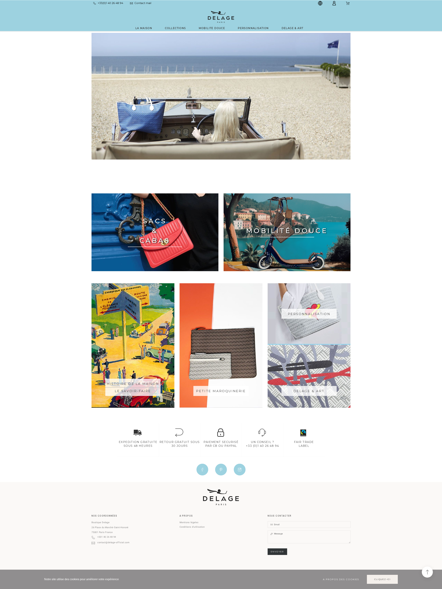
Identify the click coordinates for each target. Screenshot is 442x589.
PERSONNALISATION (309, 314)
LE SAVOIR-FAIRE (133, 391)
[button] (427, 572)
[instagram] (240, 469)
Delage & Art (309, 391)
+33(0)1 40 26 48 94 (110, 3)
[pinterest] (221, 469)
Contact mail (142, 3)
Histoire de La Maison (133, 384)
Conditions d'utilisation (192, 527)
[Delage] (221, 17)
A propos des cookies (341, 579)
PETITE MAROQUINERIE (221, 391)
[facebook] (202, 469)
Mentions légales (189, 522)
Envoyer (277, 551)
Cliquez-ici (382, 579)
